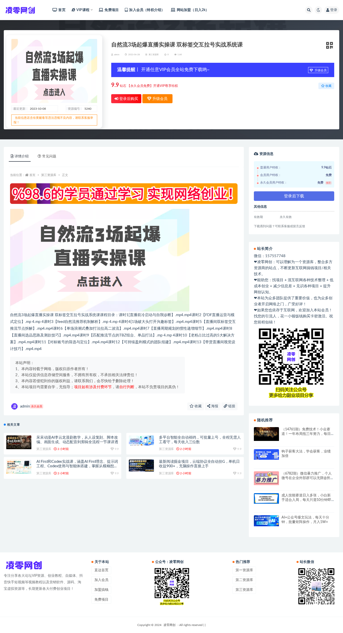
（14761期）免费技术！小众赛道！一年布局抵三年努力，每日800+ (306, 434)
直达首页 (101, 570)
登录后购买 (128, 99)
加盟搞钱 (101, 590)
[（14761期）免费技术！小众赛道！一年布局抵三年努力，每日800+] (266, 434)
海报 (214, 406)
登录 (333, 10)
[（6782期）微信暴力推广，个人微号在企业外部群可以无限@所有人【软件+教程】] (266, 478)
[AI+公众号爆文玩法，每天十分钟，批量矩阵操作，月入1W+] (266, 520)
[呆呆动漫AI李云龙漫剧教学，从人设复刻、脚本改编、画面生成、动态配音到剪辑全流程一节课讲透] (18, 442)
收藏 (198, 406)
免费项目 (111, 10)
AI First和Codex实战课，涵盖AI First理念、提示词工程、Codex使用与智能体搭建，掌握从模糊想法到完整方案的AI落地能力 (77, 466)
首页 (61, 10)
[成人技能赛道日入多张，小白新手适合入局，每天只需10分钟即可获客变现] (266, 498)
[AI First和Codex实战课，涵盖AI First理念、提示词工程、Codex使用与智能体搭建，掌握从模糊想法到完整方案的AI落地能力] (18, 466)
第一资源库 (244, 570)
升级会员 (320, 70)
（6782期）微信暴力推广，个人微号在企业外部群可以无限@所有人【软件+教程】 (307, 478)
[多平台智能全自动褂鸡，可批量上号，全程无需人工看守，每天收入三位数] (141, 440)
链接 (231, 406)
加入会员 (101, 580)
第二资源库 (244, 580)
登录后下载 (294, 196)
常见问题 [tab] (49, 156)
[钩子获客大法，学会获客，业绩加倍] (266, 454)
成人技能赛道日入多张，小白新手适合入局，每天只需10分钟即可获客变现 (306, 500)
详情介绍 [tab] (22, 156)
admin (31, 406)
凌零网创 (169, 624)
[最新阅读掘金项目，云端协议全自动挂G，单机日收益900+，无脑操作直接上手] (141, 465)
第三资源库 (154, 55)
